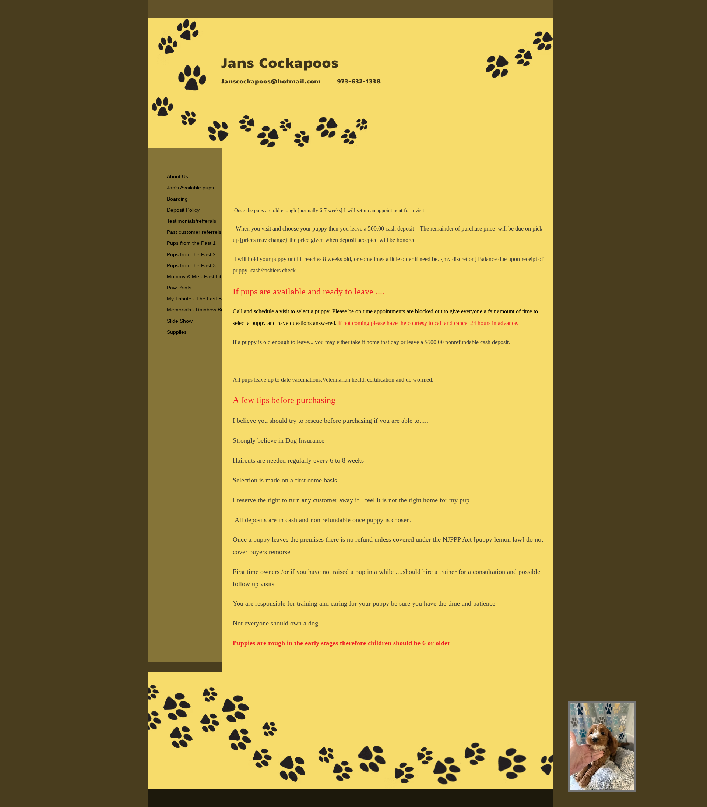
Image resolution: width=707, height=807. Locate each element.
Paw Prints (179, 287)
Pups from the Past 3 (191, 265)
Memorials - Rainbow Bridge (200, 310)
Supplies (177, 332)
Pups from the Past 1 (191, 243)
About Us (177, 176)
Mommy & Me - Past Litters (198, 276)
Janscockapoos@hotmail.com (271, 81)
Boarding (177, 199)
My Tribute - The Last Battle (199, 298)
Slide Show (180, 321)
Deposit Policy (183, 210)
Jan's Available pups (190, 187)
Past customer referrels (194, 232)
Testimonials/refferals (191, 221)
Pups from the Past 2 (191, 254)
